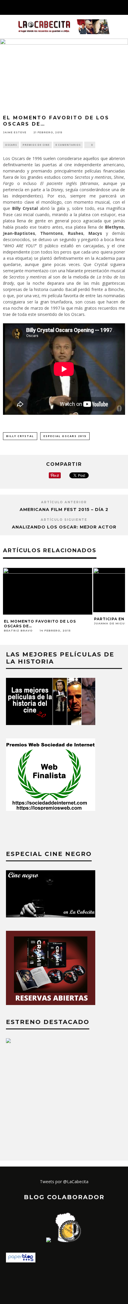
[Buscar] (123, 7)
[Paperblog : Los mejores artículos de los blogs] (20, 1261)
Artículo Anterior (64, 502)
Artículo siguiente (64, 520)
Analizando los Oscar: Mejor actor (64, 527)
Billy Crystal (20, 436)
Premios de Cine (36, 144)
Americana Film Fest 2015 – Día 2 (64, 509)
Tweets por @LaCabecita (64, 1181)
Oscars (11, 144)
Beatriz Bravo (18, 630)
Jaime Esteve (14, 132)
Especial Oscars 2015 (64, 436)
